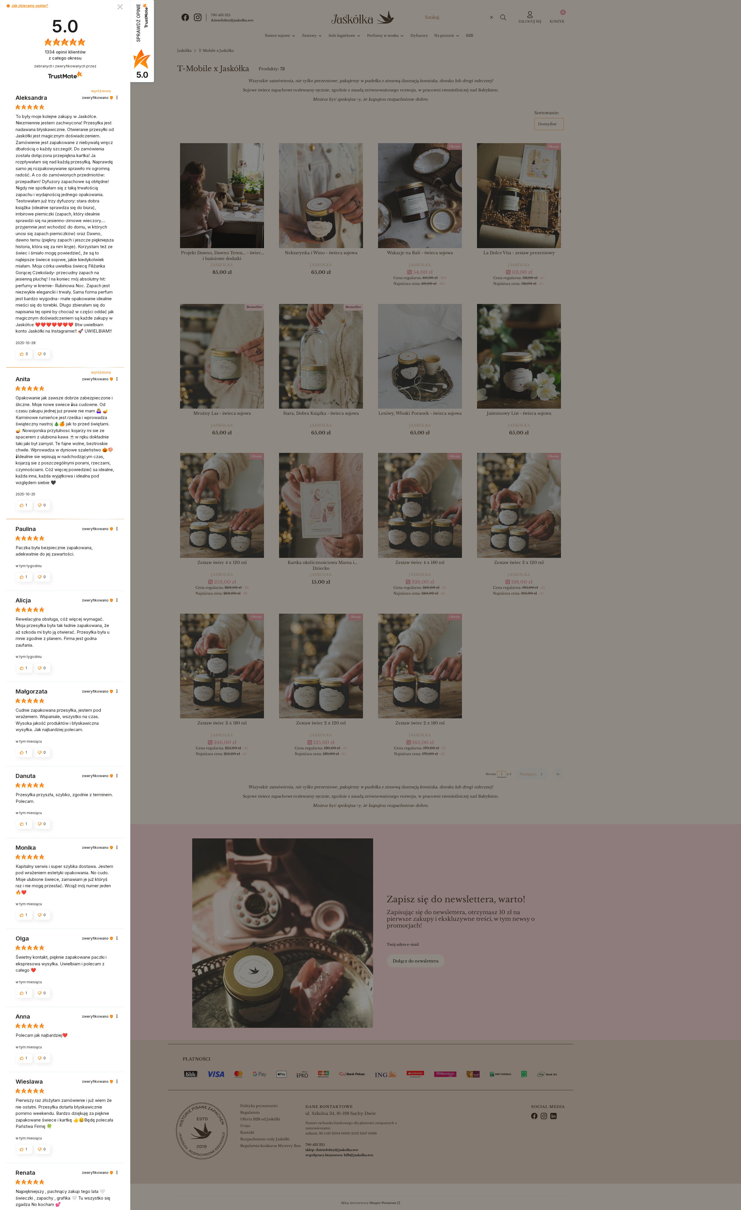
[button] (8, 6)
